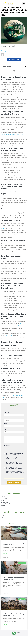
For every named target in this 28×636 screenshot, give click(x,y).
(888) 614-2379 (9, 335)
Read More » (5, 553)
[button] (23, 3)
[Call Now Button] (14, 633)
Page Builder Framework (16, 633)
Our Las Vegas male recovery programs (14, 277)
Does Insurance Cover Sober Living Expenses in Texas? (13, 543)
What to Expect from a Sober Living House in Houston (13, 614)
